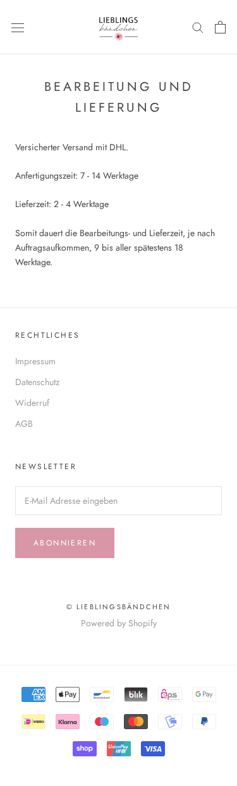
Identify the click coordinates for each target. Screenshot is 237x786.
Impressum (35, 361)
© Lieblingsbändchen (118, 607)
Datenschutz (37, 382)
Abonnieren (64, 543)
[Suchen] (198, 26)
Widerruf (32, 402)
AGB (24, 423)
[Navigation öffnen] (17, 27)
